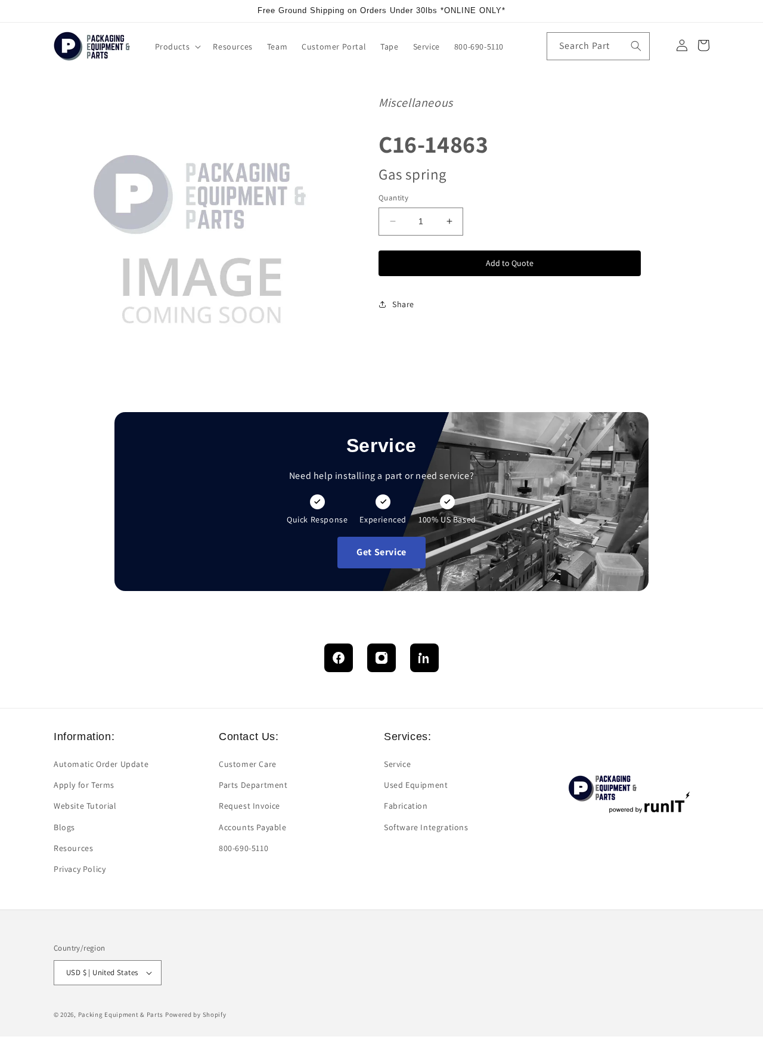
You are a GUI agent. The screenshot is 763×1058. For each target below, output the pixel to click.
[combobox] (598, 46)
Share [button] (403, 303)
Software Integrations (426, 827)
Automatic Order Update (101, 764)
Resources (73, 848)
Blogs (64, 827)
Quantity (393, 198)
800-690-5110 (243, 848)
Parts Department (253, 784)
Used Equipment (416, 784)
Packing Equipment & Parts (121, 1014)
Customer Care (248, 764)
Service (397, 764)
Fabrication (406, 805)
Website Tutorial (85, 805)
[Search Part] (636, 46)
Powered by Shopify (196, 1014)
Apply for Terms (84, 784)
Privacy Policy (80, 869)
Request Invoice (249, 805)
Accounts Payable (253, 827)
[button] (177, 46)
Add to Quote (510, 262)
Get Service (381, 552)
